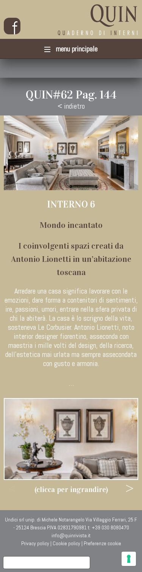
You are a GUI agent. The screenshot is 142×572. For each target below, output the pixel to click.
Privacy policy (35, 543)
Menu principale (76, 49)
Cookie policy (66, 543)
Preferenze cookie (102, 543)
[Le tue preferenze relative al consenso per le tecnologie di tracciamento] (129, 559)
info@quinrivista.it (71, 535)
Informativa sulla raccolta (46, 562)
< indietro (71, 106)
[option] (71, 439)
